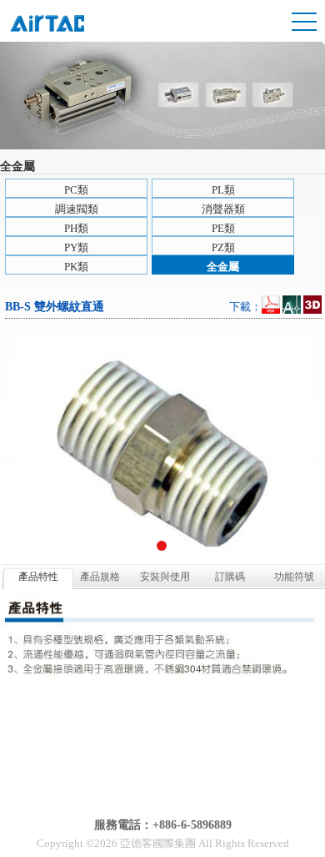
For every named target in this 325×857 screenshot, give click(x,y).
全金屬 (223, 266)
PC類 (76, 190)
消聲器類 (223, 209)
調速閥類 (76, 209)
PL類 (223, 190)
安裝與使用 (165, 576)
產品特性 (38, 576)
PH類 (76, 228)
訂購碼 (230, 576)
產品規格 (100, 576)
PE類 (223, 228)
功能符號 (294, 576)
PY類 (76, 247)
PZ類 (223, 247)
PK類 (76, 266)
